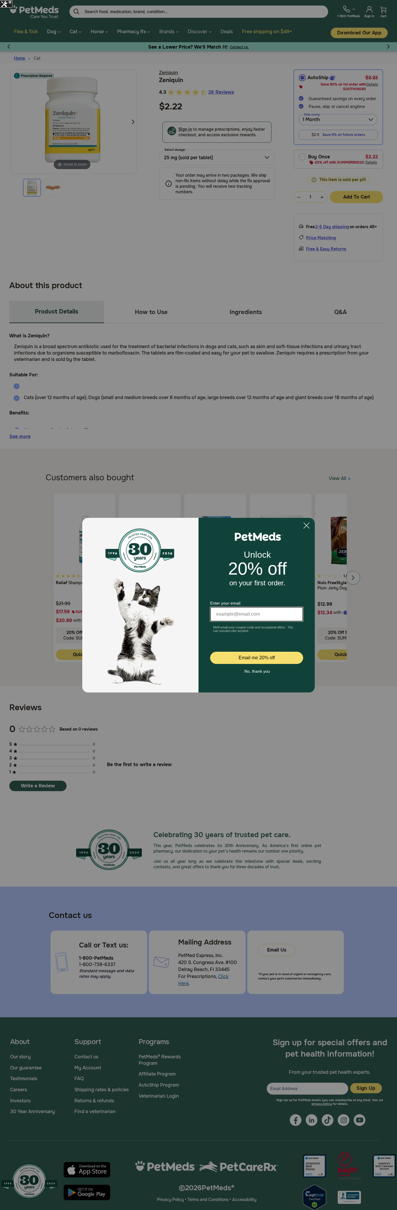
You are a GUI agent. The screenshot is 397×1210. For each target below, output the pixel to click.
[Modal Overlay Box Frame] (198, 605)
